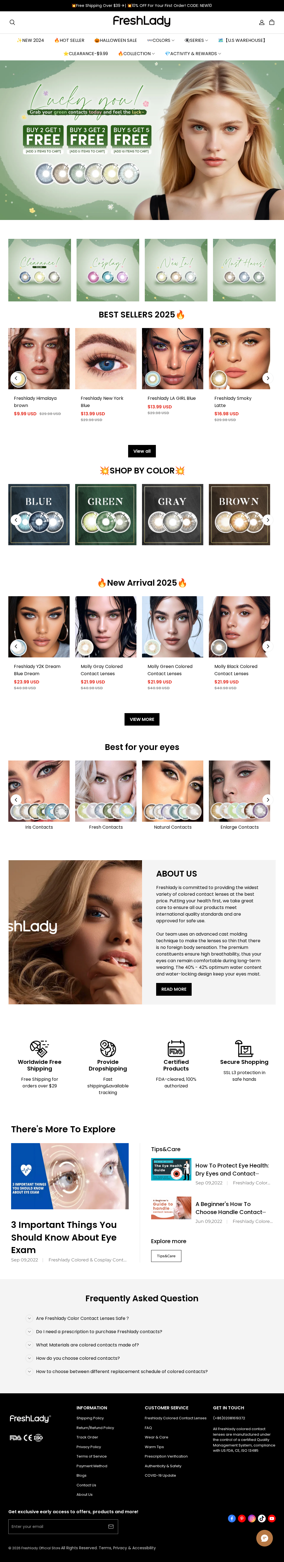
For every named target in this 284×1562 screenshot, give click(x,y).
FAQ (148, 1427)
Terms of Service (92, 1456)
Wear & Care (156, 1437)
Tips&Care (166, 1256)
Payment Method (92, 1466)
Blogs (82, 1475)
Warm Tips (154, 1447)
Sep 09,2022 (24, 1260)
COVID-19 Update (160, 1475)
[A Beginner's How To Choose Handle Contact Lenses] (171, 1208)
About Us (85, 1494)
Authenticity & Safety (163, 1466)
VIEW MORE (142, 719)
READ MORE (173, 989)
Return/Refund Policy (95, 1427)
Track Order (87, 1437)
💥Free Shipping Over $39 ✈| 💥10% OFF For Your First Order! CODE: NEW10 (142, 5)
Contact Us (86, 1485)
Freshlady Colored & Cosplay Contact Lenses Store (89, 1260)
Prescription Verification (166, 1456)
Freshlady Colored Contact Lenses (176, 1418)
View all (142, 451)
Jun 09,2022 (209, 1221)
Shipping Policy (90, 1418)
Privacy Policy (89, 1447)
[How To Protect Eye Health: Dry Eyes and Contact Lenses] (171, 1169)
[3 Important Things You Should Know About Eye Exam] (70, 1176)
